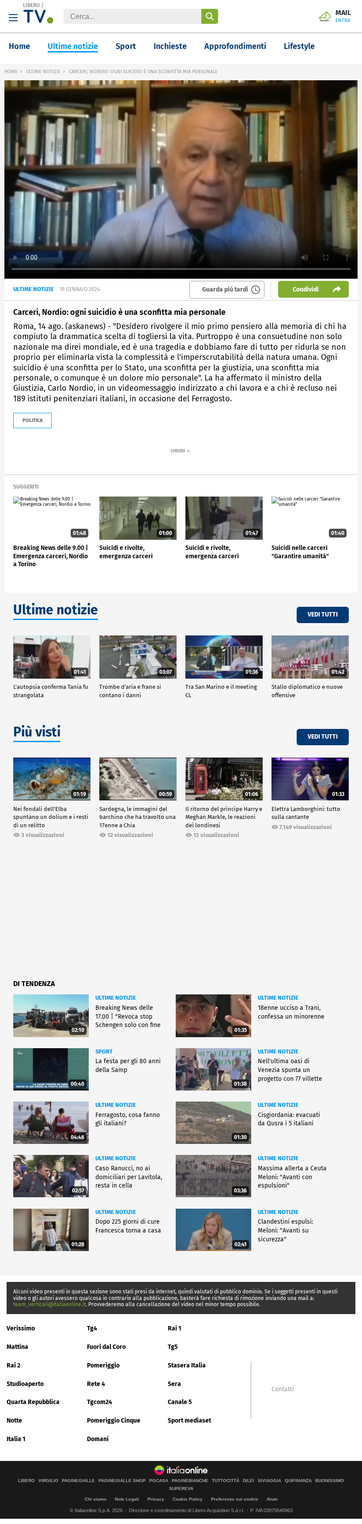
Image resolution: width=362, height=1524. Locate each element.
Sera (174, 1384)
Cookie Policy (188, 1499)
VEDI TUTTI (323, 614)
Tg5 (173, 1347)
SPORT (104, 1051)
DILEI (248, 1481)
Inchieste (170, 46)
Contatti (283, 1389)
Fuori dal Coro (106, 1347)
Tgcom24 (99, 1402)
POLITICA (32, 420)
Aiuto (272, 1499)
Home (19, 46)
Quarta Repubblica (33, 1402)
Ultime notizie (73, 46)
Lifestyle (299, 46)
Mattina (17, 1347)
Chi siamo (95, 1499)
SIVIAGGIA (269, 1481)
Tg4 (92, 1328)
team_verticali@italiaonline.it (49, 1304)
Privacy (155, 1499)
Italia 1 (16, 1439)
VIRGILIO (48, 1481)
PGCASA (158, 1481)
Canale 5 (180, 1402)
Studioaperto (25, 1384)
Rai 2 (13, 1365)
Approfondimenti (235, 46)
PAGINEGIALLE (78, 1481)
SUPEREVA (181, 1489)
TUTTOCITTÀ (225, 1481)
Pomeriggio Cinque (113, 1420)
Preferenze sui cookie (234, 1499)
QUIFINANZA (298, 1481)
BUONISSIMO (329, 1481)
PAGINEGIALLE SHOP (122, 1481)
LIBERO (31, 5)
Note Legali (127, 1499)
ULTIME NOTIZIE (43, 72)
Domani (98, 1439)
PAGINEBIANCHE (190, 1481)
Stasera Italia (187, 1365)
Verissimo (21, 1328)
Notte (14, 1420)
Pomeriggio (103, 1365)
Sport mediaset (189, 1420)
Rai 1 (174, 1328)
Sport (126, 46)
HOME (11, 72)
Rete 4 (96, 1384)
